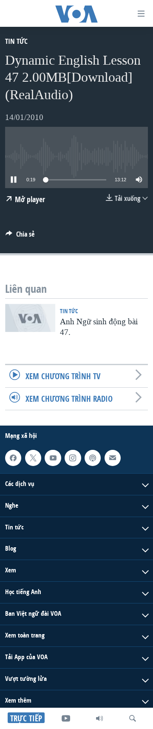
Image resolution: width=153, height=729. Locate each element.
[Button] (20, 236)
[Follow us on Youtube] (53, 458)
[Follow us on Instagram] (73, 458)
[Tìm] (132, 718)
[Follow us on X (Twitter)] (33, 458)
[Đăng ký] (113, 458)
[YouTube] (65, 718)
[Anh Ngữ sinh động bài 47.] (30, 318)
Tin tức (16, 41)
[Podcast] (93, 458)
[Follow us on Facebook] (13, 458)
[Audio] (99, 718)
